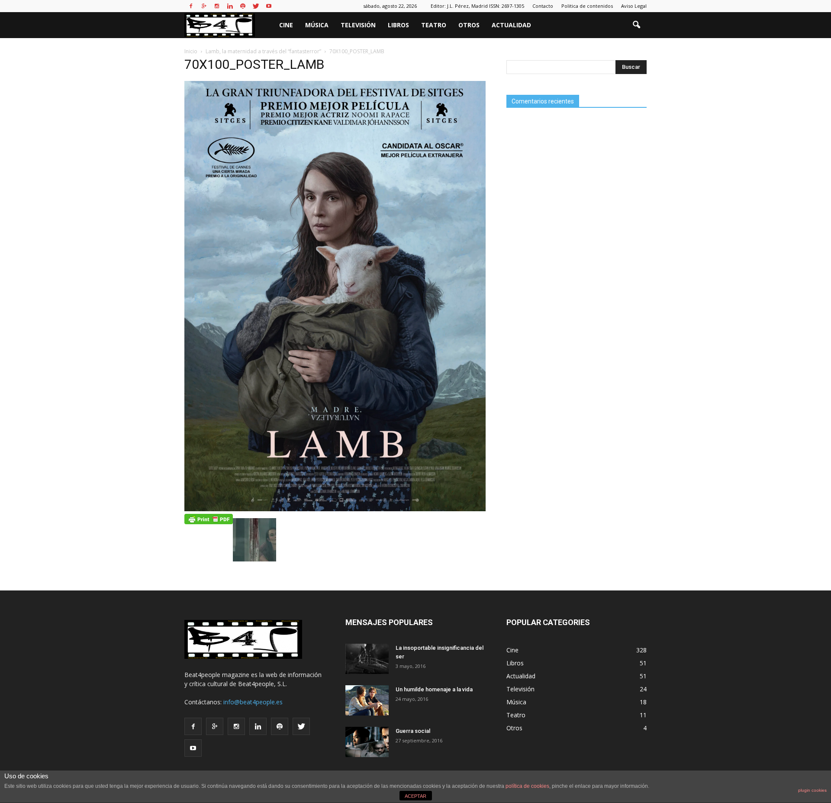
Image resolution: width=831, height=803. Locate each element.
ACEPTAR (415, 796)
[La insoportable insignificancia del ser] (367, 659)
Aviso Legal (634, 6)
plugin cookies (812, 790)
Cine (286, 25)
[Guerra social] (367, 742)
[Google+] (203, 6)
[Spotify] (242, 6)
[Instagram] (216, 6)
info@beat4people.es (253, 702)
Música (317, 25)
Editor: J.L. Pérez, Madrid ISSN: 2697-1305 (477, 6)
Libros (398, 25)
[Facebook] (190, 6)
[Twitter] (255, 6)
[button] (636, 25)
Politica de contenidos (587, 6)
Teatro (433, 25)
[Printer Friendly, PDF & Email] (208, 518)
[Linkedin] (229, 6)
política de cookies (527, 786)
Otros (469, 25)
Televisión (358, 25)
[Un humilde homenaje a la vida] (367, 700)
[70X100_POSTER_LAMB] (335, 509)
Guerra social (413, 731)
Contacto (542, 6)
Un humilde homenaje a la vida (434, 689)
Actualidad (511, 25)
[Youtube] (268, 6)
